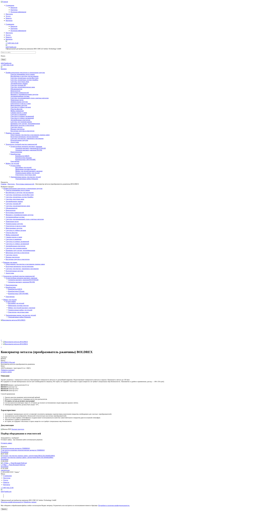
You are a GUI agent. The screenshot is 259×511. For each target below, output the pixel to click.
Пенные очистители (17, 129)
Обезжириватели (16, 89)
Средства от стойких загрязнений (22, 118)
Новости (9, 18)
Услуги (8, 16)
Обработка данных (29, 502)
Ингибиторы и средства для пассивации (24, 76)
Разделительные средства (19, 140)
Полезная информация (18, 12)
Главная (3, 184)
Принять (4, 509)
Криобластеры (16, 154)
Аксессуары (15, 142)
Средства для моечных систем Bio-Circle (24, 78)
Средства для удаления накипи (21, 122)
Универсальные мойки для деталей (27, 173)
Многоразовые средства (19, 105)
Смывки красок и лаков (19, 112)
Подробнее (4, 452)
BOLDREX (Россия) (8, 362)
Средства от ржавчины (18, 114)
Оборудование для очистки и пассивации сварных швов (30, 135)
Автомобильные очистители (20, 120)
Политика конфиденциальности (12, 502)
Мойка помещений (17, 111)
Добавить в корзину (8, 370)
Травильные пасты (17, 100)
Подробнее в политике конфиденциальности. (114, 505)
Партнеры (14, 10)
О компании (10, 5)
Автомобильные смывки (19, 83)
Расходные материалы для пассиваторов (24, 136)
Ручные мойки (16, 165)
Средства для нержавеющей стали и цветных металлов (30, 98)
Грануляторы (15, 161)
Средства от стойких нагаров (21, 107)
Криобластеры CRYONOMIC (25, 159)
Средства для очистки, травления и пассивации (27, 138)
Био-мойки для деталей (23, 167)
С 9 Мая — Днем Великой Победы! (13, 465)
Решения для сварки (13, 133)
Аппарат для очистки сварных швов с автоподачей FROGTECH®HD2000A (27, 457)
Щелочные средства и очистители (22, 125)
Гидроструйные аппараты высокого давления (26, 146)
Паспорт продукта (17, 429)
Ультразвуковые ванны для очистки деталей (26, 177)
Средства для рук (16, 127)
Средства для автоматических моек (23, 87)
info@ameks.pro (11, 47)
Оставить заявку (6, 443)
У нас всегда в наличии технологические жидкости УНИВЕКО (23, 450)
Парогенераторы (16, 152)
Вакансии (14, 7)
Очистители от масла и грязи (21, 103)
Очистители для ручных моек (25, 175)
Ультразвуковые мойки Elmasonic (26, 179)
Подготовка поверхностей (20, 92)
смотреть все (5, 470)
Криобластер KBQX (22, 156)
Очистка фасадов (16, 109)
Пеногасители (15, 91)
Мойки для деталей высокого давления (28, 171)
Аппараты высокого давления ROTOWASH (30, 148)
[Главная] (4, 2)
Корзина (4, 69)
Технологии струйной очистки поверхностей (21, 144)
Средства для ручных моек (20, 82)
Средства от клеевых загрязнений (22, 116)
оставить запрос (6, 372)
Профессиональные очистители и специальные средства (25, 72)
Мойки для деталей (12, 163)
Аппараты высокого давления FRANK (28, 150)
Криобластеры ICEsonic (23, 158)
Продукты (9, 14)
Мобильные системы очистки (25, 169)
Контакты (9, 20)
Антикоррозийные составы (20, 96)
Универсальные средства (19, 102)
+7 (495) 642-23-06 (12, 43)
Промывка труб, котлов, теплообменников (25, 123)
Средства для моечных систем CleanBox (24, 80)
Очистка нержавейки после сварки (23, 74)
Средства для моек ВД (18, 85)
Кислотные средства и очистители (22, 131)
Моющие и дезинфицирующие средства (24, 94)
